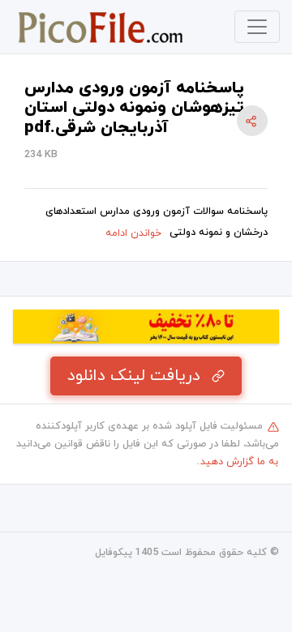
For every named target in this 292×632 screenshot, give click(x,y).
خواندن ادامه (133, 233)
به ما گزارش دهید (239, 462)
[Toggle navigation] (257, 27)
